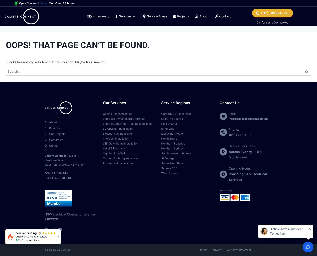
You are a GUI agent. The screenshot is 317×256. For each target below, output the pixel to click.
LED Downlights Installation (120, 143)
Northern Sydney (172, 148)
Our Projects (57, 134)
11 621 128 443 (61, 178)
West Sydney (169, 173)
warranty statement (239, 249)
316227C (51, 219)
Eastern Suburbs (172, 118)
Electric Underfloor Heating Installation (128, 123)
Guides (53, 145)
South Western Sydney (176, 153)
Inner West (168, 128)
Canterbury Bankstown (176, 114)
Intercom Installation (116, 138)
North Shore (169, 138)
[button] (33, 236)
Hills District (169, 123)
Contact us (56, 140)
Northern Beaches (173, 143)
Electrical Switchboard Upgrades (124, 118)
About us (55, 122)
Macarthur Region (173, 133)
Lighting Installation (115, 153)
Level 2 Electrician (115, 148)
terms (203, 249)
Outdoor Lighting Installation (121, 158)
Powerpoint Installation (118, 163)
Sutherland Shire (172, 163)
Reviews (54, 128)
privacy (217, 249)
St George (167, 158)
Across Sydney (240, 152)
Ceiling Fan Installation (117, 114)
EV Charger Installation (118, 128)
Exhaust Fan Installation (118, 133)
